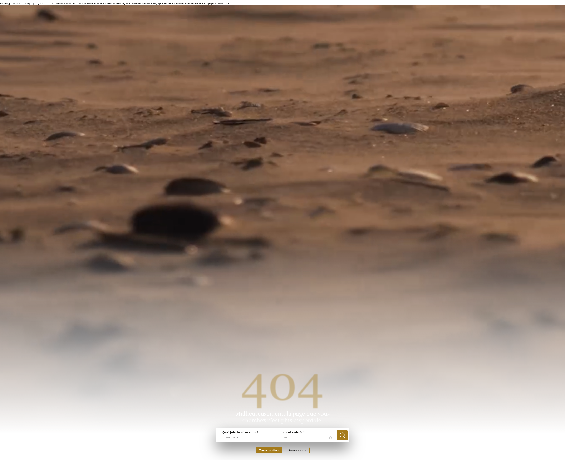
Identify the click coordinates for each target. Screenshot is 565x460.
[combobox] (307, 438)
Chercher (342, 435)
